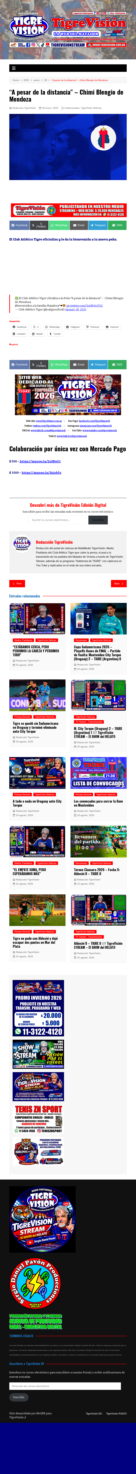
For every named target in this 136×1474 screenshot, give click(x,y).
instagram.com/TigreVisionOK (96, 425)
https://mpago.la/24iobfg (41, 472)
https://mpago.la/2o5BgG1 (40, 461)
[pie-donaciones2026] (69, 210)
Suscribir (98, 520)
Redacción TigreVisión (24, 108)
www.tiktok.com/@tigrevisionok (48, 430)
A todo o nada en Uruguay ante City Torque (37, 803)
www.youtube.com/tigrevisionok (100, 430)
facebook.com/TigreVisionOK (94, 421)
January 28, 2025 (75, 309)
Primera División (22, 717)
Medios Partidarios (23, 640)
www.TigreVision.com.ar (49, 421)
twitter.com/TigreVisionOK (47, 425)
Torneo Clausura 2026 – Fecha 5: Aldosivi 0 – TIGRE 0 (97, 871)
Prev (19, 583)
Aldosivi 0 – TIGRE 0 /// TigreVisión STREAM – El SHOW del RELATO (98, 945)
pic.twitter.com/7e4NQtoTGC (84, 305)
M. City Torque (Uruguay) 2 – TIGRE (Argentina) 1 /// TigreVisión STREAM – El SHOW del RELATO (98, 732)
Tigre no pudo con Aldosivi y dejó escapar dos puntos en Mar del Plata (35, 942)
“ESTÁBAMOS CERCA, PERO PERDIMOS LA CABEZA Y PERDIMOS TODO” (36, 650)
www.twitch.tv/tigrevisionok (72, 436)
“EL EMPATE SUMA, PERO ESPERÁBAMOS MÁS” (29, 871)
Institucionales (72, 108)
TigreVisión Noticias (91, 108)
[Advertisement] (69, 192)
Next (116, 583)
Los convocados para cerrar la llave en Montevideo (98, 803)
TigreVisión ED (94, 1413)
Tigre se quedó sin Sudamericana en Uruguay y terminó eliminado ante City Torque (35, 727)
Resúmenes (81, 640)
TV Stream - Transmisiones (89, 722)
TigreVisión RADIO (116, 1413)
